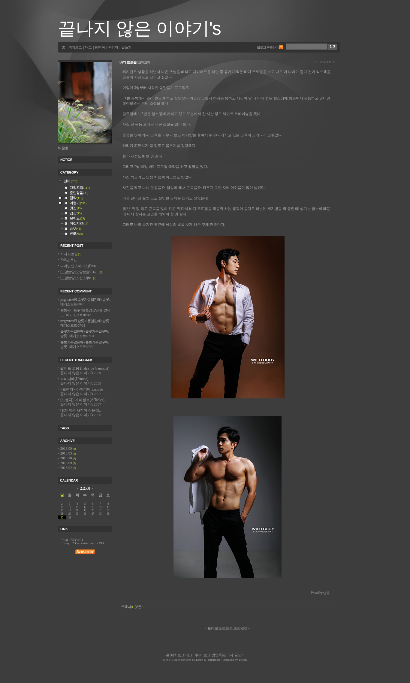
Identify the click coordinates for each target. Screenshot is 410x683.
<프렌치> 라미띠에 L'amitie (81, 392)
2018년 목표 (68, 260)
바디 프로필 (128, 63)
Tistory (243, 659)
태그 (88, 48)
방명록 (100, 48)
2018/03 (66, 453)
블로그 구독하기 (268, 47)
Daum (199, 659)
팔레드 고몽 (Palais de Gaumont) (84, 371)
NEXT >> (245, 628)
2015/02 (66, 468)
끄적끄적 (144, 62)
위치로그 (75, 48)
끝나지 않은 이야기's (139, 28)
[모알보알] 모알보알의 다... (81, 272)
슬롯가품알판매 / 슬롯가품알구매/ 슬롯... (84, 334)
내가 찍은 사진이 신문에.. (80, 413)
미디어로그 (202, 655)
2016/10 (66, 458)
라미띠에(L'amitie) (80, 381)
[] (220, 628)
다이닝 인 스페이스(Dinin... (78, 266)
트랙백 (127, 607)
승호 (166, 659)
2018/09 (66, 448)
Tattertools (213, 659)
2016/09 (66, 463)
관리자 (113, 48)
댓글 (139, 607)
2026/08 (85, 489)
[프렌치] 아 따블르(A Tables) (82, 402)
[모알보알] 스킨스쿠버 (78, 278)
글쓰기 (126, 48)
